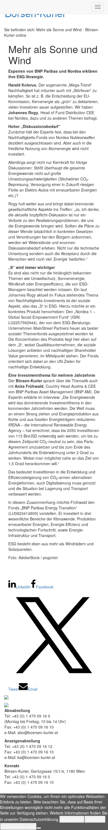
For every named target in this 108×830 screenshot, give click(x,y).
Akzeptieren (71, 819)
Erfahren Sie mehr (18, 826)
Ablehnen (95, 819)
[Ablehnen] (39, 828)
